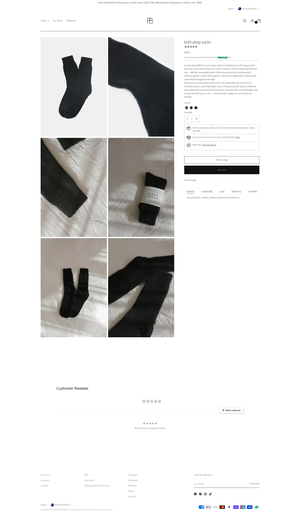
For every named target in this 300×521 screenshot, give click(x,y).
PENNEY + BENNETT (62, 509)
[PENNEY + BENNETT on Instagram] (206, 494)
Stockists (45, 480)
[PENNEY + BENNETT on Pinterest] (200, 494)
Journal (131, 496)
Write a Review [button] (233, 410)
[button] (186, 107)
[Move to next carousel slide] (256, 455)
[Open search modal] (244, 21)
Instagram (133, 475)
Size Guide (89, 480)
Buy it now (222, 169)
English (230, 8)
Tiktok (131, 491)
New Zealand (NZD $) (249, 8)
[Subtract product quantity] (196, 119)
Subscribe (254, 483)
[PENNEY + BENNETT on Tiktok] (210, 494)
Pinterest (132, 485)
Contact (44, 485)
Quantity (188, 112)
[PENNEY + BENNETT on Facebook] (196, 494)
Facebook (132, 480)
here (237, 137)
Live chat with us (209, 144)
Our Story (45, 475)
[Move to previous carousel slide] (249, 455)
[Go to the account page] (251, 21)
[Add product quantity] (187, 119)
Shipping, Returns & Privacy (97, 485)
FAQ (86, 475)
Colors (187, 102)
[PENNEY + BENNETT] (150, 20)
